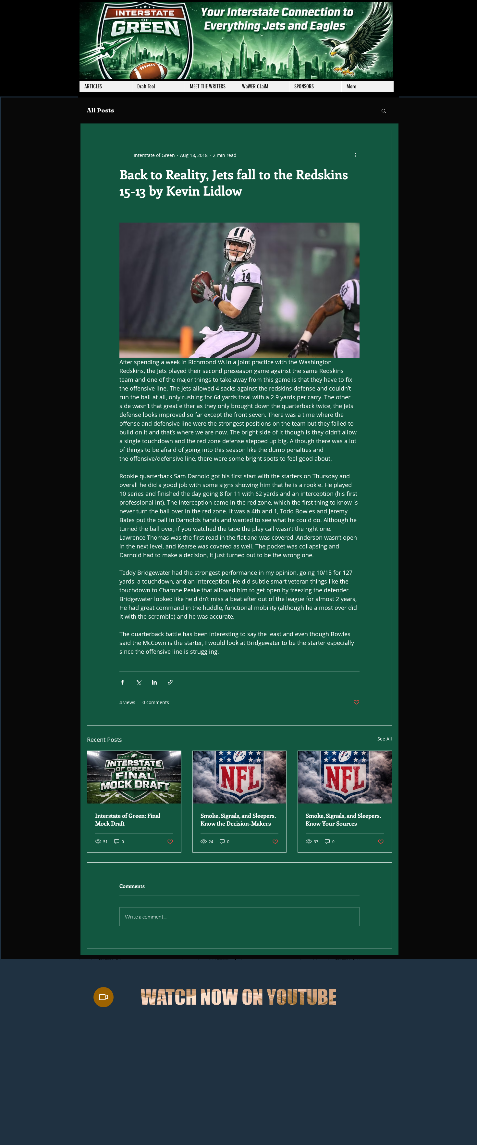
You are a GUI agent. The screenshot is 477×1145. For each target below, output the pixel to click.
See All (384, 739)
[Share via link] (170, 682)
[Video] (103, 997)
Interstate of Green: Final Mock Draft (127, 819)
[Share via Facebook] (122, 682)
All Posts (100, 110)
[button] (211, 86)
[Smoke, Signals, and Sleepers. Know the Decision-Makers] (240, 777)
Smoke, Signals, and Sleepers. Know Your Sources (343, 819)
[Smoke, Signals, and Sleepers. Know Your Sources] (345, 777)
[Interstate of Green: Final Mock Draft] (134, 777)
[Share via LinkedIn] (154, 682)
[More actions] (356, 155)
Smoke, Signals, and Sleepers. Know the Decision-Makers (238, 819)
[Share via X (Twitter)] (138, 682)
